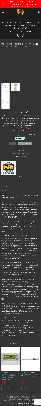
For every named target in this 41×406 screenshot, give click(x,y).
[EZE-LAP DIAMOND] (8, 168)
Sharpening (22, 156)
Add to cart (25, 143)
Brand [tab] (3, 190)
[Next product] (18, 35)
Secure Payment (28, 399)
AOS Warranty (14, 397)
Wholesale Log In (18, 400)
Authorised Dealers (14, 399)
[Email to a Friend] (21, 177)
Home (12, 32)
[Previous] (4, 62)
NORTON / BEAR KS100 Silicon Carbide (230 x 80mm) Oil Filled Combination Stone (9, 377)
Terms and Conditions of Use (16, 396)
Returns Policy (26, 397)
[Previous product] (22, 35)
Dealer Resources (32, 400)
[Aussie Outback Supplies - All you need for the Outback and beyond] (20, 11)
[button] (2, 12)
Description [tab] (5, 186)
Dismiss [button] (27, 7)
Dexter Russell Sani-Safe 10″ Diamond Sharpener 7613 (29, 376)
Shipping (31, 396)
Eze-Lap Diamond (24, 32)
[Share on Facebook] (19, 177)
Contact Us (6, 400)
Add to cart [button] (7, 388)
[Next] (36, 62)
